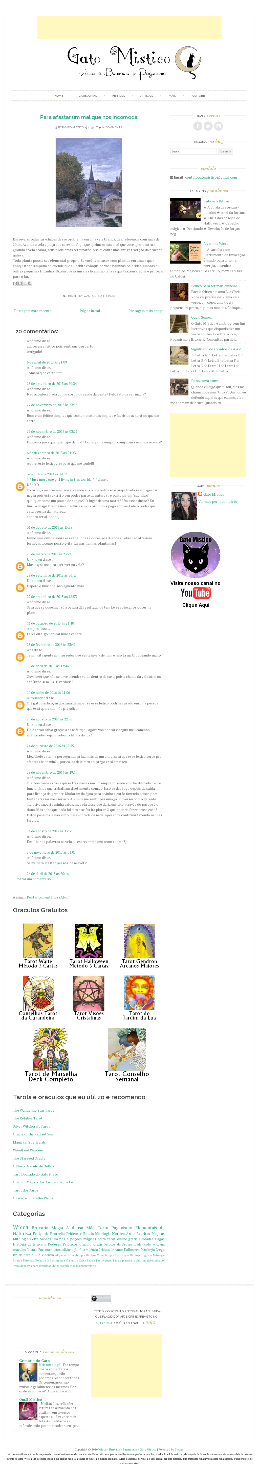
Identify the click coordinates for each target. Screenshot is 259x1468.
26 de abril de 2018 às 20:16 (48, 873)
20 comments (112, 127)
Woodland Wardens (28, 1150)
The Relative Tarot (27, 1118)
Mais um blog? (50, 1364)
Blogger (180, 1449)
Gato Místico (74, 127)
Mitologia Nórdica (110, 1233)
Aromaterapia (76, 1255)
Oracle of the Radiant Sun (33, 1134)
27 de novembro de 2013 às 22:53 (52, 404)
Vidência (47, 1255)
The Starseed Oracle (29, 1158)
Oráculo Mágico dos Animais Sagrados (43, 1182)
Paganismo (121, 1228)
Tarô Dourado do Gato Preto (35, 1174)
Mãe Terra (97, 1228)
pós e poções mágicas (77, 1238)
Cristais (32, 1250)
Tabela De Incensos (99, 1260)
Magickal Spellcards (29, 1142)
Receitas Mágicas (151, 1233)
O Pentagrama (56, 1260)
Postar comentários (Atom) (49, 897)
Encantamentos (49, 1250)
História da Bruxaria (29, 1244)
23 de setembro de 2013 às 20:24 (52, 383)
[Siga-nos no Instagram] (218, 126)
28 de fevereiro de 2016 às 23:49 (51, 644)
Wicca (20, 1227)
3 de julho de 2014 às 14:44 (47, 474)
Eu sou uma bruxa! (205, 380)
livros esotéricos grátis (66, 1266)
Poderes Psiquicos (63, 1244)
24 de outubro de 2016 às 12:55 (50, 745)
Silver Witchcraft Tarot (31, 1126)
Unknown (34, 559)
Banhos (91, 1255)
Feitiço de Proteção (49, 1233)
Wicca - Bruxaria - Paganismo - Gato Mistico (127, 1449)
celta (102, 1238)
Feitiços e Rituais (80, 1233)
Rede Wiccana (154, 1244)
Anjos (130, 1233)
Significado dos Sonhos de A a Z (216, 349)
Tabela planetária (124, 1260)
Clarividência (88, 1250)
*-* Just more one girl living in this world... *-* (62, 479)
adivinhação (70, 1250)
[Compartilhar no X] (24, 283)
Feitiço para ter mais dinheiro (214, 285)
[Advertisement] (129, 27)
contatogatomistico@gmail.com (211, 177)
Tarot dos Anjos (25, 1190)
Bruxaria (40, 1228)
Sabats (45, 1238)
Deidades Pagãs (152, 1238)
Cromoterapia (105, 1255)
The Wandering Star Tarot (33, 1110)
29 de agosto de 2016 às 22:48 (49, 719)
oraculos (19, 1250)
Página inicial (90, 310)
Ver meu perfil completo (217, 501)
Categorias (88, 95)
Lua (55, 1238)
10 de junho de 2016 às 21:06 (48, 692)
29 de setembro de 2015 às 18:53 (52, 596)
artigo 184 (104, 1323)
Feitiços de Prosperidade (123, 1244)
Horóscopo (121, 1255)
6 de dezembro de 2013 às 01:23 (51, 452)
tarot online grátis (122, 1238)
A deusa (74, 1228)
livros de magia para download (32, 1266)
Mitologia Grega (153, 1250)
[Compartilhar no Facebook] (29, 283)
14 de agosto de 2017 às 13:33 (49, 830)
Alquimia (61, 1255)
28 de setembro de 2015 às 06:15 (52, 575)
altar (139, 1260)
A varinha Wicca (215, 243)
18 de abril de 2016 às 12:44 (48, 665)
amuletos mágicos (154, 1260)
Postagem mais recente (32, 310)
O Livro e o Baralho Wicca (33, 1198)
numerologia (88, 1266)
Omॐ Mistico (30, 1399)
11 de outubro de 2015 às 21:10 (50, 623)
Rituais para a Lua (26, 1255)
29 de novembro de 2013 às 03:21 (52, 431)
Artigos (146, 95)
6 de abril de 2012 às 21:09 (47, 362)
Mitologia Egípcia (141, 1255)
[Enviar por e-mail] (15, 283)
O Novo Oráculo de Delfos (33, 1166)
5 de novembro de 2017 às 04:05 (51, 852)
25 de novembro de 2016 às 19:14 (52, 772)
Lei (148, 1323)
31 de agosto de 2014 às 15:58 (49, 527)
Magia (110, 296)
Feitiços (118, 95)
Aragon (33, 628)
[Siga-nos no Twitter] (208, 126)
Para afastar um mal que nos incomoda (89, 117)
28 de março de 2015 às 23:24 (49, 553)
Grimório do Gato (34, 1360)
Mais (172, 95)
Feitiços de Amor (111, 1250)
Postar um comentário (33, 878)
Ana (30, 649)
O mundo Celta (76, 1260)
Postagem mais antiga (145, 310)
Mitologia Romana (34, 1260)
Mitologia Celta (25, 1238)
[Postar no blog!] (20, 283)
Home (58, 95)
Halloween (132, 1250)
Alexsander (36, 697)
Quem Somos (201, 317)
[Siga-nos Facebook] (197, 126)
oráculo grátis (91, 1244)
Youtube (198, 95)
